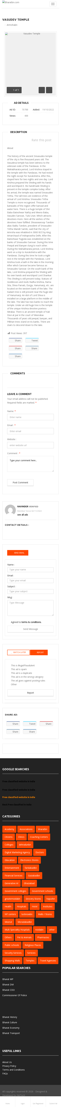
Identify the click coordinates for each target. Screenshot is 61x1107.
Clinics (21, 836)
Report (30, 692)
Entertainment (12, 867)
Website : (11, 439)
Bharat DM (8, 984)
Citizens (9, 836)
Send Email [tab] (19, 552)
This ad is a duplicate (21, 672)
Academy (9, 829)
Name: (11, 411)
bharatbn (42, 829)
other (52, 929)
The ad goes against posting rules (28, 680)
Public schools (12, 945)
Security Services (13, 952)
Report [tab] (40, 652)
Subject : (11, 586)
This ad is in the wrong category (27, 676)
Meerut (8, 921)
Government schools (42, 890)
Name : (11, 564)
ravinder (22, 506)
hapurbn (51, 898)
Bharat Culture (9, 1022)
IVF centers (10, 914)
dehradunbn (25, 844)
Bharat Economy (10, 1027)
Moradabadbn (25, 921)
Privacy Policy (9, 1065)
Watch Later (19, 652)
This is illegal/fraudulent (23, 665)
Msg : (10, 597)
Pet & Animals (24, 937)
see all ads (22, 514)
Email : (11, 425)
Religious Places (33, 945)
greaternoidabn (12, 898)
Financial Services (13, 875)
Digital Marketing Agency (17, 852)
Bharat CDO (8, 989)
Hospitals (21, 906)
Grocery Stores (33, 898)
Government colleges (15, 890)
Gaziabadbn (34, 875)
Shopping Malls (12, 960)
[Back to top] (51, 1087)
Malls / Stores (45, 914)
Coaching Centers (39, 836)
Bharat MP (7, 979)
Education (10, 860)
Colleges (9, 844)
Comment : (13, 453)
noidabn (39, 929)
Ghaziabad (29, 883)
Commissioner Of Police (14, 995)
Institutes (47, 906)
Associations (26, 829)
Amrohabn (12, 24)
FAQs (5, 1073)
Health (8, 906)
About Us (7, 1062)
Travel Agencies (48, 960)
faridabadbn (31, 867)
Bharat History (9, 1017)
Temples (30, 960)
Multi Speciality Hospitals (17, 929)
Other (14, 684)
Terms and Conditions (13, 1069)
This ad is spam (19, 669)
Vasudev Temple (15, 19)
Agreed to (26, 622)
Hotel (34, 906)
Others (8, 937)
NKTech (21, 1095)
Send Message (30, 628)
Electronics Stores (29, 860)
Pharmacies (43, 937)
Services (31, 952)
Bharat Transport (11, 1033)
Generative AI (11, 883)
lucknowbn (27, 914)
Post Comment (20, 482)
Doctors (40, 852)
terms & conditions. (31, 622)
